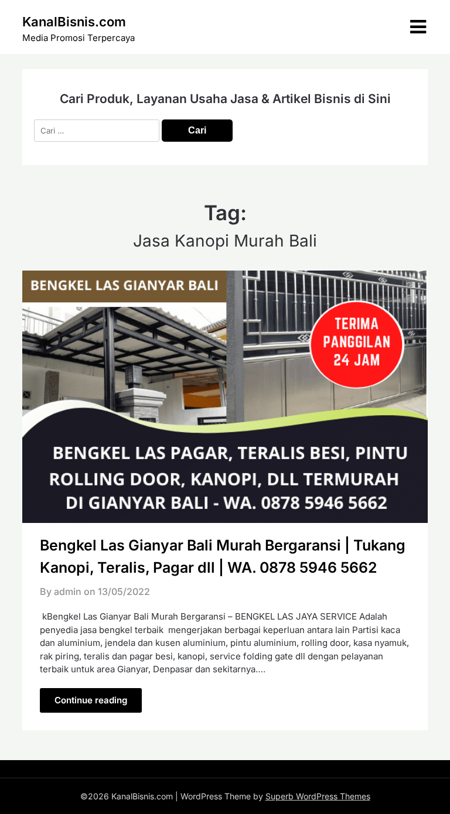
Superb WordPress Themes (317, 796)
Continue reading (90, 700)
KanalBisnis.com (74, 21)
